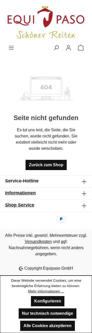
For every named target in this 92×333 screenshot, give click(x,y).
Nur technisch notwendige (47, 313)
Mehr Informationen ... (46, 291)
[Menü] (11, 48)
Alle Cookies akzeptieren (48, 326)
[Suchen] (56, 48)
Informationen (20, 192)
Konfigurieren (47, 301)
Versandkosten (38, 241)
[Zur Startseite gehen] (46, 22)
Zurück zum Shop (46, 165)
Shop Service (19, 205)
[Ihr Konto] (68, 48)
